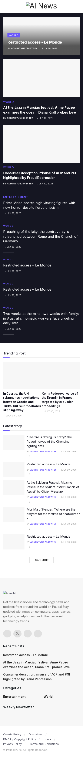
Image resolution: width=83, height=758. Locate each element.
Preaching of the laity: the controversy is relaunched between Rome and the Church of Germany (40, 236)
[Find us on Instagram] (28, 633)
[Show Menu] (5, 6)
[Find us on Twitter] (17, 633)
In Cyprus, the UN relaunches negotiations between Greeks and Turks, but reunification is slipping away (22, 402)
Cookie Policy (12, 734)
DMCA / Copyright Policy (19, 739)
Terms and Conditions (44, 744)
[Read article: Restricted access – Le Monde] (13, 469)
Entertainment (15, 196)
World (14, 35)
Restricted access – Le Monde (34, 42)
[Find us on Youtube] (38, 633)
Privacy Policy (12, 744)
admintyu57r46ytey (24, 48)
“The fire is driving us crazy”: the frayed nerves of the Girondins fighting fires (49, 441)
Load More (41, 560)
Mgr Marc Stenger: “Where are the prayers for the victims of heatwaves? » (53, 513)
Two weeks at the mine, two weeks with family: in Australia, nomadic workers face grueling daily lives (41, 318)
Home (47, 739)
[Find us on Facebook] (7, 633)
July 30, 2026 (49, 48)
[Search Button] (78, 6)
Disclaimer (36, 734)
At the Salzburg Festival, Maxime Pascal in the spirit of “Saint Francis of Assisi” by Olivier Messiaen (53, 487)
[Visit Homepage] (41, 6)
